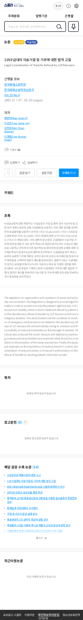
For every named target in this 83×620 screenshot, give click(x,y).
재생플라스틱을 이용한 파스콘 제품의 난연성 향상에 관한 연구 (38, 525)
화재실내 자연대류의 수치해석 (22, 508)
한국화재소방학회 (15, 84)
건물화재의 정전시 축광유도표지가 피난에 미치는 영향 (34, 531)
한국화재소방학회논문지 (19, 90)
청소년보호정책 (71, 615)
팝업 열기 (25, 422)
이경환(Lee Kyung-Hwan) (15, 138)
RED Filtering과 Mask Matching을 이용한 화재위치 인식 (36, 486)
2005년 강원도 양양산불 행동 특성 (24, 492)
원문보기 (24, 173)
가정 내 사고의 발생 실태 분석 (22, 513)
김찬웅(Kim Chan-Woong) (14, 129)
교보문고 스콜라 (12, 615)
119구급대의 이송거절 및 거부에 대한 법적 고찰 (31, 481)
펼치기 (39, 537)
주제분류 (14, 16)
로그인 (58, 5)
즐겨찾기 (73, 31)
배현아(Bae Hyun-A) (16, 118)
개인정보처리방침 (48, 615)
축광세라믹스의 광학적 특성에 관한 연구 (27, 519)
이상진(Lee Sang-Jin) (16, 123)
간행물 (69, 16)
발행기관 (41, 16)
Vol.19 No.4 (12, 95)
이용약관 (29, 615)
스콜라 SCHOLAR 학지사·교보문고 (13, 6)
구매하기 (67, 173)
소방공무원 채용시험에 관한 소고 (24, 475)
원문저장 (47, 173)
